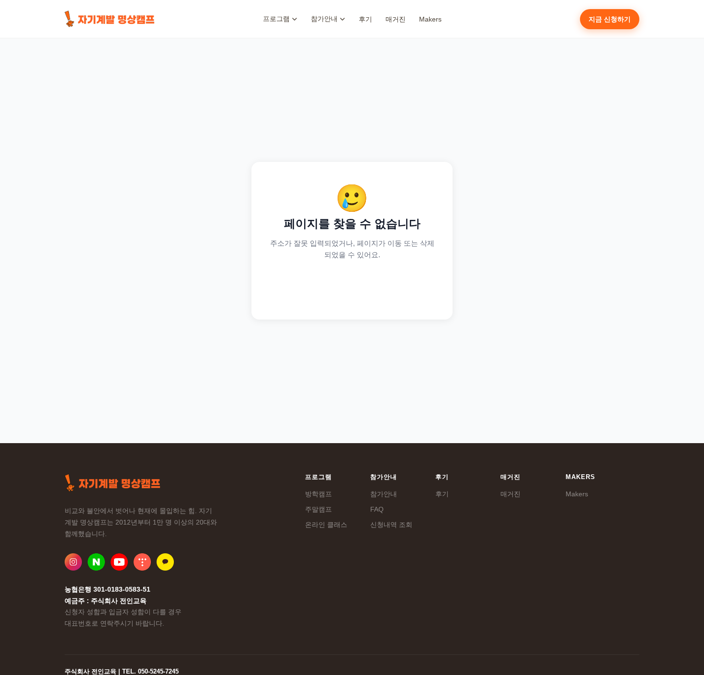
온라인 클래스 (326, 524)
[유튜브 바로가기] (119, 562)
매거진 (396, 19)
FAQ (377, 509)
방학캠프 (318, 494)
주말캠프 (318, 509)
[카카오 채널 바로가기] (165, 562)
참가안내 (383, 494)
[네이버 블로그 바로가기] (96, 562)
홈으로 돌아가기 (352, 286)
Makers (430, 19)
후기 (365, 19)
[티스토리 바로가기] (142, 562)
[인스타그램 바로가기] (73, 562)
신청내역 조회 (391, 524)
